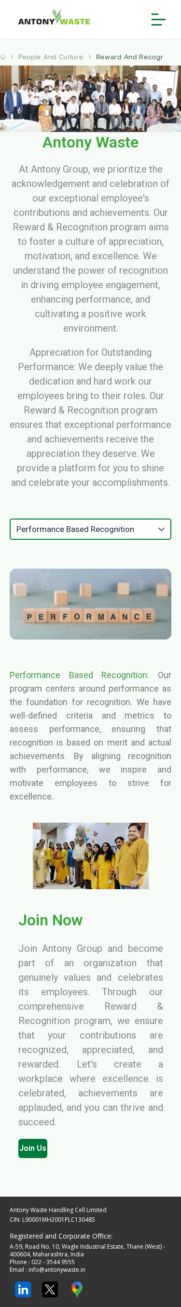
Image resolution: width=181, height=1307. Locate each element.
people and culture (51, 57)
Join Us (32, 1148)
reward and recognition (137, 57)
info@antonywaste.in (56, 1270)
